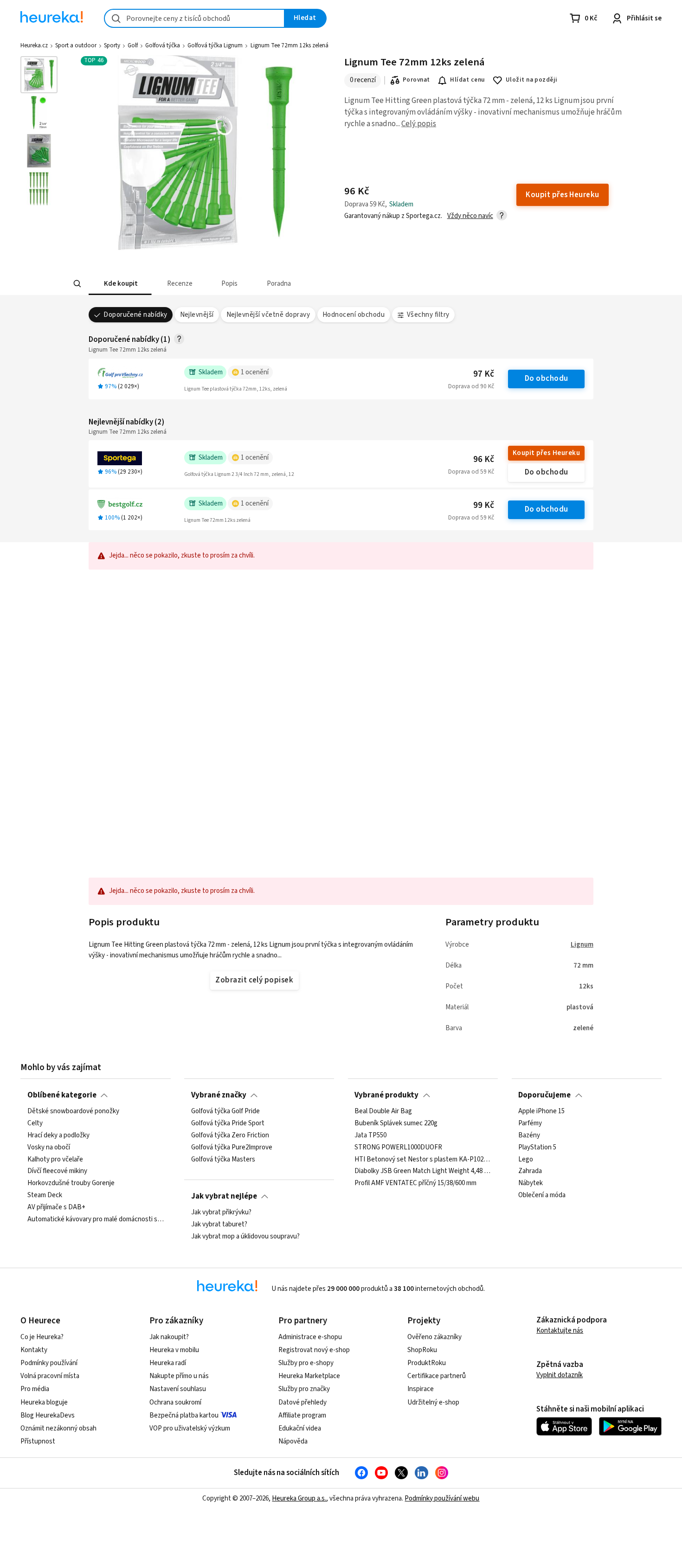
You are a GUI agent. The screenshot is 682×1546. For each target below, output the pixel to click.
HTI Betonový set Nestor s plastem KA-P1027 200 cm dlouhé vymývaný (422, 1159)
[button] (120, 284)
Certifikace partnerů (436, 1376)
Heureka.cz (34, 45)
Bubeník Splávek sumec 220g (396, 1123)
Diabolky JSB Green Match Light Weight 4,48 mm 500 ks (422, 1171)
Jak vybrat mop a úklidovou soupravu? (245, 1236)
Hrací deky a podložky (58, 1135)
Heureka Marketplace (309, 1376)
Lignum (582, 944)
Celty (35, 1123)
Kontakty (33, 1350)
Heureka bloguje (44, 1402)
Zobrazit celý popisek (254, 980)
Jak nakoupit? (169, 1337)
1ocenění (255, 372)
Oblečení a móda (542, 1195)
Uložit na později (532, 80)
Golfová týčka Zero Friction (230, 1135)
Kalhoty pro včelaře (55, 1159)
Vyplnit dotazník (559, 1375)
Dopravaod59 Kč (471, 472)
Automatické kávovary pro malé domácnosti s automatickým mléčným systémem (95, 1219)
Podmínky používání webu (442, 1498)
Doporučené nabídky (135, 315)
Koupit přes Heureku (546, 453)
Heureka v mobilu (174, 1350)
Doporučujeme (544, 1095)
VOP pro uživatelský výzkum (189, 1428)
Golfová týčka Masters (223, 1159)
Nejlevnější (197, 315)
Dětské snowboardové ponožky (73, 1111)
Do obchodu (546, 378)
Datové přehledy (302, 1402)
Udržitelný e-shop (433, 1402)
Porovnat (416, 80)
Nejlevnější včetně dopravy (268, 315)
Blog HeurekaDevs (47, 1415)
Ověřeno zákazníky (434, 1337)
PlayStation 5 (537, 1147)
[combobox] (194, 18)
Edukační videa (299, 1428)
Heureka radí (167, 1363)
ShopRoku (422, 1350)
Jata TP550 (370, 1135)
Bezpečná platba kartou (184, 1415)
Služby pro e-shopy (306, 1363)
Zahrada (530, 1171)
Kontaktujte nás (559, 1330)
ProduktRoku (426, 1363)
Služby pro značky (304, 1389)
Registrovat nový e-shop (314, 1350)
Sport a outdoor (76, 45)
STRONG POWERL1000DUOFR (398, 1147)
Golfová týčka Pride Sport (227, 1123)
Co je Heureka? (42, 1337)
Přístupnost (37, 1441)
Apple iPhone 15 (541, 1111)
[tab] (120, 283)
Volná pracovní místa (49, 1376)
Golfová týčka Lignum (215, 45)
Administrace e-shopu (310, 1337)
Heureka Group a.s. (299, 1498)
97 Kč (483, 374)
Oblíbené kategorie (62, 1095)
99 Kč (483, 505)
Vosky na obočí (48, 1147)
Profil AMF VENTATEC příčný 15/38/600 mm (415, 1183)
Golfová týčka (162, 45)
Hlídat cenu (467, 80)
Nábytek (530, 1183)
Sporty (112, 45)
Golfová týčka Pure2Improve (231, 1147)
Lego (525, 1159)
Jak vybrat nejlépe (224, 1196)
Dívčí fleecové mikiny (57, 1171)
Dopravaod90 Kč (471, 386)
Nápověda (293, 1441)
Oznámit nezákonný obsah (58, 1428)
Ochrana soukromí (175, 1402)
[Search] (77, 284)
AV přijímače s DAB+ (56, 1207)
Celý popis (418, 123)
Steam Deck (44, 1195)
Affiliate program (302, 1415)
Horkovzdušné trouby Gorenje (71, 1183)
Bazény (529, 1135)
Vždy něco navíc (470, 216)
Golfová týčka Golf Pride (225, 1111)
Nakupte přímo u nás (179, 1376)
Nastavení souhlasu (177, 1389)
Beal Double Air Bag (383, 1111)
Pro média (34, 1389)
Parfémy (530, 1123)
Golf (133, 45)
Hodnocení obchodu (353, 315)
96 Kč (483, 459)
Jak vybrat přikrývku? (221, 1212)
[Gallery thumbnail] (39, 74)
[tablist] (272, 283)
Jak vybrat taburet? (219, 1224)
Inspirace (420, 1389)
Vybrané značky (218, 1095)
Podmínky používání (48, 1363)
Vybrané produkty (386, 1095)
